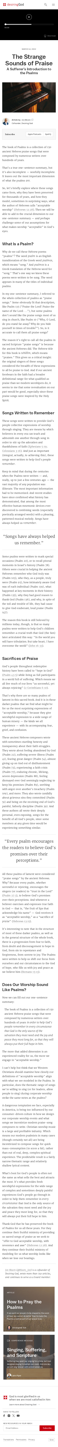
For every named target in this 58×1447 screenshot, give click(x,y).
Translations (8, 1439)
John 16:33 (36, 645)
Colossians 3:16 (11, 450)
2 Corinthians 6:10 (36, 687)
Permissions (21, 1439)
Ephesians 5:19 (38, 446)
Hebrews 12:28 (24, 209)
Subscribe (47, 1428)
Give (52, 1439)
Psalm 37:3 (9, 895)
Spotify (48, 134)
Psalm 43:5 (10, 675)
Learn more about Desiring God (23, 1404)
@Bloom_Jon (24, 1270)
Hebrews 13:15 (21, 921)
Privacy (31, 1439)
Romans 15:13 (30, 971)
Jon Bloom (10, 1270)
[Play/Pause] (29, 17)
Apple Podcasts (34, 134)
